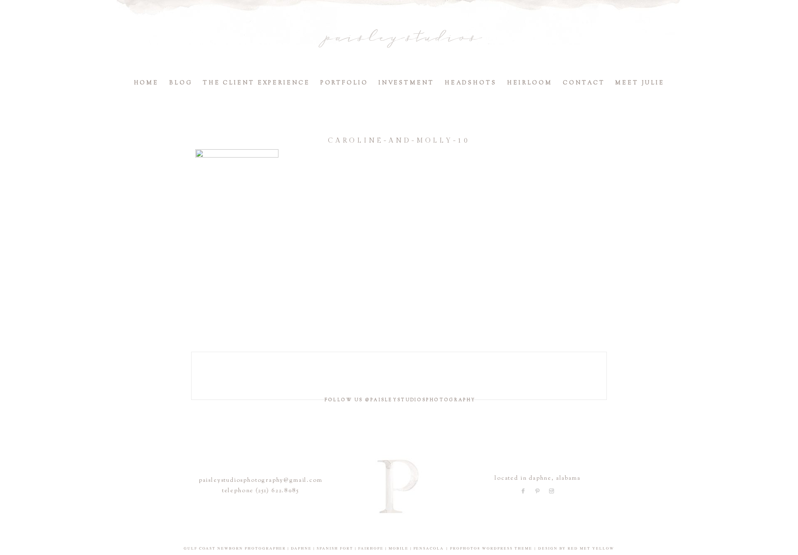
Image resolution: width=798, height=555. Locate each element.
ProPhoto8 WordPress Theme (491, 548)
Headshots (471, 83)
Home (146, 83)
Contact (584, 83)
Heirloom (529, 83)
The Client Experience (256, 83)
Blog (180, 83)
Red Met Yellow (591, 548)
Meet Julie (639, 83)
